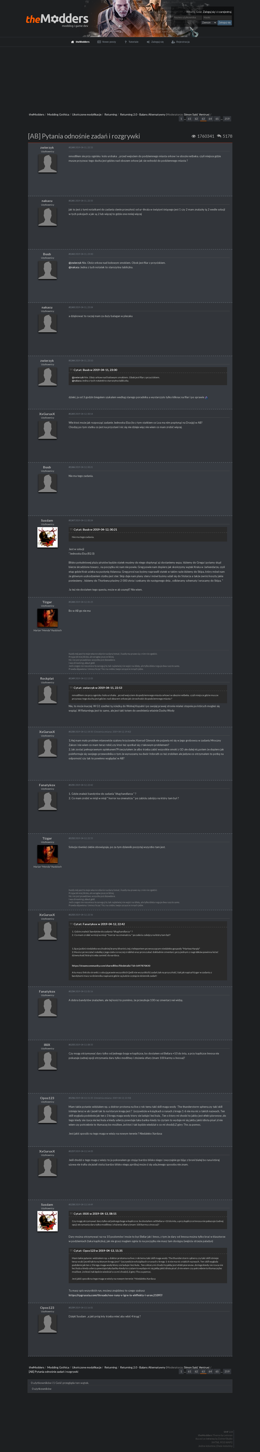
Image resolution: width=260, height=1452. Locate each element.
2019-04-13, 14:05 (81, 1151)
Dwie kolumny (225, 1446)
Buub (47, 254)
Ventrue (204, 114)
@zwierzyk (75, 262)
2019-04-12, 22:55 (81, 838)
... (185, 118)
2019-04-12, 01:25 (81, 602)
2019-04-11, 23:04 (81, 307)
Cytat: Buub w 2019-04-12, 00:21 (95, 529)
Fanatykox (47, 785)
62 (196, 118)
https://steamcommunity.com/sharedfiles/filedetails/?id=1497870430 (111, 965)
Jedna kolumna (206, 1446)
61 (189, 118)
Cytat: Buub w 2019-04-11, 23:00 (95, 370)
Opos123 (47, 1098)
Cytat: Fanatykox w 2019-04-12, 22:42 (99, 924)
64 (210, 118)
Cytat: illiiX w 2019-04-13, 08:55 (95, 1213)
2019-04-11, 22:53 (81, 147)
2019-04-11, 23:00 (81, 254)
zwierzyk (47, 147)
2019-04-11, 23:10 (81, 360)
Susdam (47, 520)
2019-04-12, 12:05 (81, 678)
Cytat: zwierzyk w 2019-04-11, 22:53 (98, 687)
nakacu (47, 201)
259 (227, 118)
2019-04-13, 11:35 (81, 1098)
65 (217, 118)
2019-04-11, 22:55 (81, 200)
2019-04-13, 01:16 (81, 991)
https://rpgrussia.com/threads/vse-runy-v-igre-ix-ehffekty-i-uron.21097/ (115, 1295)
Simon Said (191, 114)
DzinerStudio (225, 1438)
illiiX (47, 1044)
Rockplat (47, 678)
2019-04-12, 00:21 (81, 467)
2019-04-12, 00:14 (81, 413)
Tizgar (47, 602)
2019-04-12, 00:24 (81, 520)
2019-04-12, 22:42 (81, 785)
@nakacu (74, 267)
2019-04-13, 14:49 (81, 1204)
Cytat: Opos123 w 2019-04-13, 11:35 (98, 1250)
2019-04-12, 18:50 (81, 731)
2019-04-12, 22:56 (81, 914)
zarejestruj (225, 11)
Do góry (131, 1421)
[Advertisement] (130, 77)
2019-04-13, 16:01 (81, 1307)
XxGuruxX (47, 414)
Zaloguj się (209, 11)
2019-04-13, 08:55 (81, 1044)
